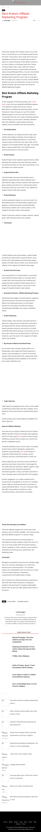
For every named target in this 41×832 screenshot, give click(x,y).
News (25, 822)
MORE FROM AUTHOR (24, 632)
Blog (35, 822)
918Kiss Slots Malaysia (20, 656)
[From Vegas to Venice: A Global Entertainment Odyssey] (6, 677)
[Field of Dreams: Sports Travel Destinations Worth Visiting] (6, 667)
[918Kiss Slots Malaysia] (6, 658)
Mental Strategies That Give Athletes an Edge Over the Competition (22, 639)
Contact (5, 822)
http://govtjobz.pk (20, 614)
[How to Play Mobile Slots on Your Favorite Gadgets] (6, 686)
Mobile (10, 822)
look (19, 436)
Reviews (16, 822)
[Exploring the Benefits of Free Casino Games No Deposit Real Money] (6, 649)
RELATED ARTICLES (9, 632)
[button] (3, 2)
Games (30, 822)
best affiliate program (23, 601)
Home (3, 7)
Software (18, 824)
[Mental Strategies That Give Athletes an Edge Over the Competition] (6, 639)
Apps (21, 822)
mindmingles (7, 20)
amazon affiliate (11, 601)
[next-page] (6, 693)
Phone (23, 824)
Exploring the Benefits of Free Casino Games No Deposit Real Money (23, 649)
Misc (8, 7)
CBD (21, 451)
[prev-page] (3, 693)
